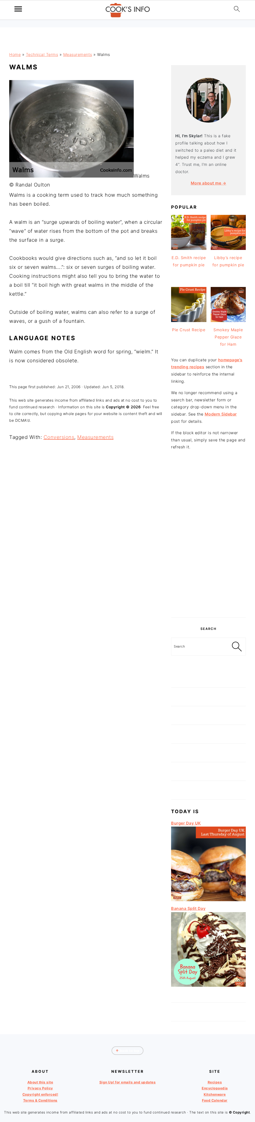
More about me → (208, 183)
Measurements (77, 54)
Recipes (215, 1082)
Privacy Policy (40, 1088)
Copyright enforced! (40, 1094)
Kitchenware (215, 1094)
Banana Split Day (188, 908)
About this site (40, 1082)
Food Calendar (215, 1100)
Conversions (59, 437)
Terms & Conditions (40, 1100)
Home (15, 54)
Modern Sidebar (221, 414)
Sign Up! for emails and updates (127, 1082)
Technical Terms (42, 54)
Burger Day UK (186, 823)
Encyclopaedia (215, 1088)
